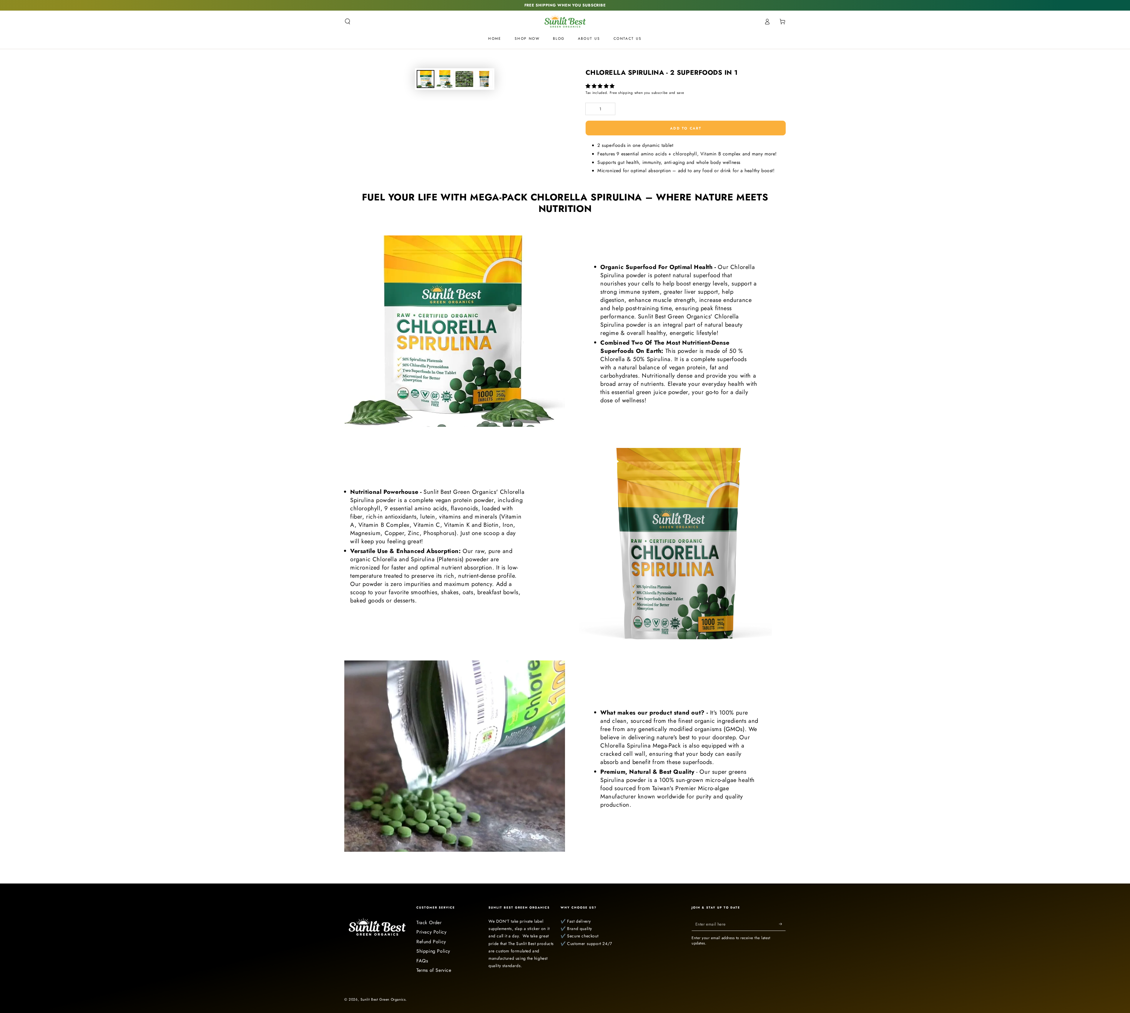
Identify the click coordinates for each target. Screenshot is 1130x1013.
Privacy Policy (431, 932)
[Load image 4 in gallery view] (484, 79)
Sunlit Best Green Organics (383, 999)
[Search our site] (347, 21)
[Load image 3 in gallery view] (464, 79)
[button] (601, 86)
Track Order (429, 922)
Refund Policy (431, 941)
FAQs (422, 960)
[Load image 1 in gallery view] (425, 79)
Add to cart (685, 128)
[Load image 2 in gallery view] (445, 79)
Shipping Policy (433, 951)
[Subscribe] (782, 924)
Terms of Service (433, 970)
